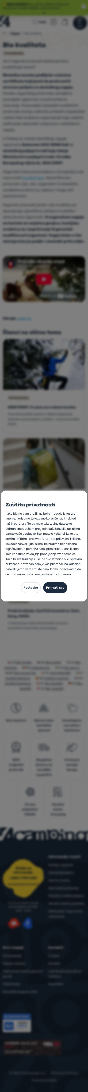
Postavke (30, 587)
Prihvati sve (55, 587)
